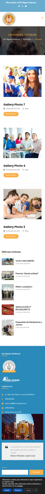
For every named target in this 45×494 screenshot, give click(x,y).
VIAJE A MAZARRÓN (25, 261)
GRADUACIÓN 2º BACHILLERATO (23, 308)
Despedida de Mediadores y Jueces (29, 323)
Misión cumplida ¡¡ (24, 287)
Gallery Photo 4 (14, 166)
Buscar (4, 467)
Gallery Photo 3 (14, 227)
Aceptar (6, 490)
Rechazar (18, 490)
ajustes (20, 486)
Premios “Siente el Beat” (27, 273)
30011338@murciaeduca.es (15, 403)
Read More (10, 114)
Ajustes (28, 490)
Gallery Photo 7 (14, 104)
